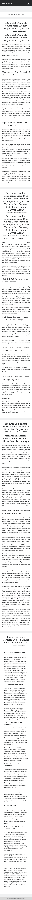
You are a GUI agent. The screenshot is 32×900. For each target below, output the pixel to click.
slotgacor (12, 659)
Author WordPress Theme (11, 898)
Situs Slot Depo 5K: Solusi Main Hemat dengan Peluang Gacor (16, 25)
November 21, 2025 (22, 431)
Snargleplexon (7, 3)
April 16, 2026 (22, 31)
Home (4, 9)
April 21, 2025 (21, 645)
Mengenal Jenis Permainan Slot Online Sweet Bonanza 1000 (16, 640)
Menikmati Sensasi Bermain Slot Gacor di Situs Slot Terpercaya (16, 426)
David (13, 212)
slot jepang (16, 472)
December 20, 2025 (22, 212)
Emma (15, 31)
